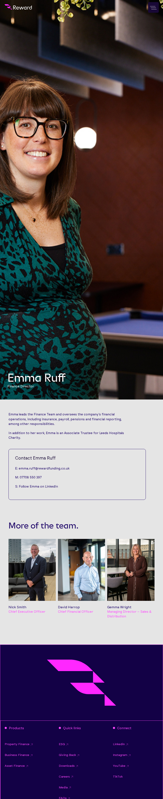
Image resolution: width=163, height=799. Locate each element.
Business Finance (17, 755)
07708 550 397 (31, 477)
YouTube (119, 765)
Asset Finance (15, 765)
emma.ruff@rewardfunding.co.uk (44, 468)
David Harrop (69, 607)
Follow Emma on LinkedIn (38, 486)
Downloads (67, 765)
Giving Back (67, 755)
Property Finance (17, 744)
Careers (64, 776)
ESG (62, 744)
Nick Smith (17, 607)
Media (63, 787)
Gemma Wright (119, 607)
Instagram (120, 755)
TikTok (118, 776)
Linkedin (119, 744)
